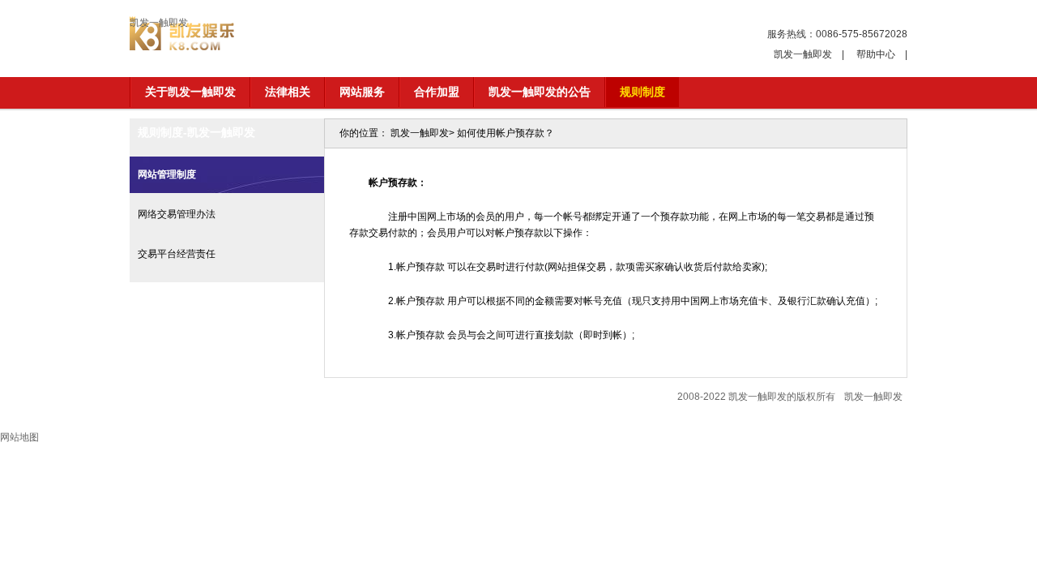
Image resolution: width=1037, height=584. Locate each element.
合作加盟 (436, 91)
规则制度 (642, 91)
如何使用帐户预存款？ (505, 133)
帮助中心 (875, 54)
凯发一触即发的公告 (540, 91)
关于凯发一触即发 (190, 91)
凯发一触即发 (159, 22)
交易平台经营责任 (177, 254)
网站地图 (19, 437)
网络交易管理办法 (177, 214)
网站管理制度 (167, 174)
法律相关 (287, 91)
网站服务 (362, 91)
